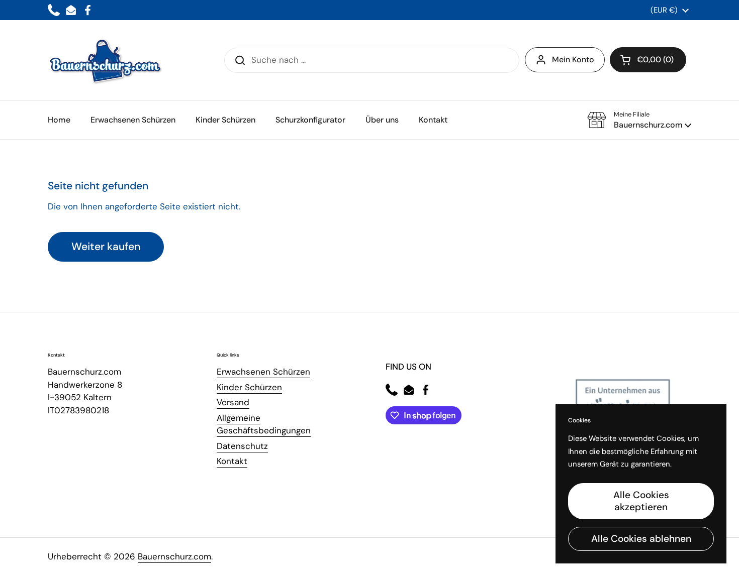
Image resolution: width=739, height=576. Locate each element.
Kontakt (232, 461)
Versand (233, 402)
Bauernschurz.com (174, 556)
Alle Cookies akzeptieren (641, 501)
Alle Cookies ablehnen (641, 538)
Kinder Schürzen (249, 387)
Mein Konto (573, 59)
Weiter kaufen (105, 247)
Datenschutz (242, 445)
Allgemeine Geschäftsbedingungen (264, 424)
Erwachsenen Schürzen (263, 371)
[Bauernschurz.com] (105, 60)
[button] (648, 59)
